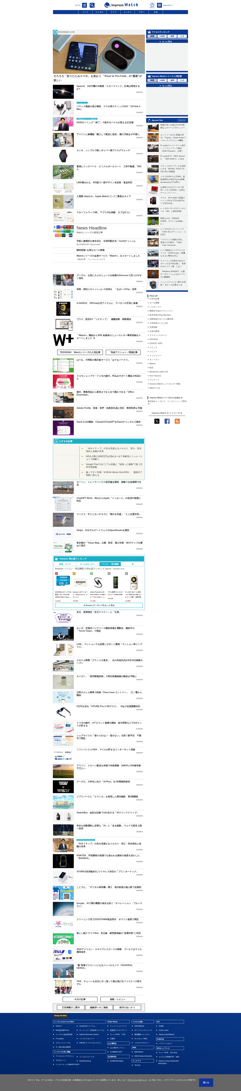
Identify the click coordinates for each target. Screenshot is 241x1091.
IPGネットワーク (163, 1048)
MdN (134, 1048)
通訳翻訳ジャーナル (142, 1034)
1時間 (152, 36)
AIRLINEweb (139, 1026)
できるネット (61, 1060)
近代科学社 (112, 1057)
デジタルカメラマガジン (65, 1056)
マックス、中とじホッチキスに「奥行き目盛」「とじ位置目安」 (109, 514)
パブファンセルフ (165, 1043)
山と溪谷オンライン (117, 1048)
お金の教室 (154, 331)
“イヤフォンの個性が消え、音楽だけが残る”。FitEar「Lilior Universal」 (172, 242)
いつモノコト (155, 307)
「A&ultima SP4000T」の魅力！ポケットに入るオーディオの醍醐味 (173, 274)
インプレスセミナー (86, 1039)
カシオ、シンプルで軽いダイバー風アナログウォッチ (103, 150)
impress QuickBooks (166, 1034)
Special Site (157, 120)
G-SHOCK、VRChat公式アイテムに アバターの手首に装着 (107, 303)
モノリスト (154, 359)
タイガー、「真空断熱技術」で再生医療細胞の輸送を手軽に (107, 676)
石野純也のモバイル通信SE (161, 319)
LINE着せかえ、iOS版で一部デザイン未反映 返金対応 (104, 182)
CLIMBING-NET (116, 1052)
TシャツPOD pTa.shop (168, 1053)
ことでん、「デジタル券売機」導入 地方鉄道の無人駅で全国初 (109, 887)
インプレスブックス (86, 1057)
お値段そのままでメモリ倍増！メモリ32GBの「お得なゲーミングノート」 (172, 190)
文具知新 (153, 327)
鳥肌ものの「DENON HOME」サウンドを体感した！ (172, 221)
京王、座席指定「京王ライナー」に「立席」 (99, 612)
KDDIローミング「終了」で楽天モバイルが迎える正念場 (105, 122)
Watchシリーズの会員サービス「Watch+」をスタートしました (108, 256)
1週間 (172, 36)
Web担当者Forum (62, 1030)
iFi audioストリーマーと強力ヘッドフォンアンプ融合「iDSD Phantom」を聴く (172, 148)
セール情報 (154, 303)
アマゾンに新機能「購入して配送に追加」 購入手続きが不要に (108, 134)
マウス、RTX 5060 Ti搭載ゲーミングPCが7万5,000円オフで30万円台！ (172, 200)
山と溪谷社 (112, 1043)
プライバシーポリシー (137, 1080)
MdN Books (138, 1052)
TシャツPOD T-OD (117, 1034)
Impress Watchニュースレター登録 (165, 384)
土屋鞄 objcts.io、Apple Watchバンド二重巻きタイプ (104, 196)
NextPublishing (85, 1061)
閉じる (206, 1082)
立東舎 (112, 1039)
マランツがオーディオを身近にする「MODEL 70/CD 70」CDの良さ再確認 (173, 169)
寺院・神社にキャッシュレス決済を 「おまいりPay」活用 (106, 289)
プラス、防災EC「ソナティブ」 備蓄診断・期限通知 (104, 319)
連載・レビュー (118, 999)
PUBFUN (160, 1039)
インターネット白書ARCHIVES (67, 1064)
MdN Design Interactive (143, 1056)
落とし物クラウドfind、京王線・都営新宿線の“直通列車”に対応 (109, 933)
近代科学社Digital (116, 1061)
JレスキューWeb (140, 1039)
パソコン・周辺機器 (110, 564)
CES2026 (154, 339)
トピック (153, 347)
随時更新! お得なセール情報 (91, 250)
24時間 (162, 36)
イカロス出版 (137, 1022)
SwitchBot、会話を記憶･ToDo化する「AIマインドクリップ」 (108, 812)
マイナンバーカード (158, 335)
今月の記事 (154, 299)
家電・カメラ (65, 564)
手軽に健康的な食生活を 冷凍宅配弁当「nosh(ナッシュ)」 (107, 241)
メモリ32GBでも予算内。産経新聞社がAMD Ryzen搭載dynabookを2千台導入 (172, 179)
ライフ (113, 12)
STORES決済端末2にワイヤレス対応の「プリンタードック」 (107, 871)
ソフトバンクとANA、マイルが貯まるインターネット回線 (106, 749)
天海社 (161, 1026)
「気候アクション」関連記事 (123, 352)
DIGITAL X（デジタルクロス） (90, 1043)
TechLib (137, 1065)
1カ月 (182, 36)
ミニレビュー (155, 355)
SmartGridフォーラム (87, 1026)
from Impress (155, 376)
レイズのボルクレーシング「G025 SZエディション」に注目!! (173, 232)
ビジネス (99, 12)
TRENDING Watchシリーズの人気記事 (80, 352)
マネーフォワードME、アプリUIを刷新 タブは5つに (103, 212)
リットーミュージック (118, 1026)
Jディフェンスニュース (143, 1030)
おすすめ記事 (66, 441)
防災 (151, 367)
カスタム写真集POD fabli (169, 1057)
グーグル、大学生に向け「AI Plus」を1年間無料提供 (103, 781)
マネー (142, 12)
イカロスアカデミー (142, 1043)
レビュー (153, 351)
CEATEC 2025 (156, 343)
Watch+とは (155, 388)
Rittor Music (113, 1022)
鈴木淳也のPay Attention (160, 315)
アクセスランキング (160, 32)
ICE (158, 1022)
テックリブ (136, 1061)
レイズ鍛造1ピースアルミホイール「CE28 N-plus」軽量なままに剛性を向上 (172, 253)
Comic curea (163, 1030)
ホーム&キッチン (87, 564)
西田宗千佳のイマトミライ (161, 311)
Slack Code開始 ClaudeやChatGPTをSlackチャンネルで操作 (109, 422)
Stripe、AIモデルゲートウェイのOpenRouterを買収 (103, 530)
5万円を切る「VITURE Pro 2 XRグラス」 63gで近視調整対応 (108, 706)
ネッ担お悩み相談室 (63, 1047)
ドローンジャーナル (63, 1043)
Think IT (59, 1026)
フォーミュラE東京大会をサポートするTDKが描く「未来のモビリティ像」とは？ (173, 263)
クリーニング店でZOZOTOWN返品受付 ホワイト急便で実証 (108, 919)
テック (85, 12)
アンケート (154, 380)
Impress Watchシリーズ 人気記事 (167, 76)
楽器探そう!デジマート (118, 1030)
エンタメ (128, 12)
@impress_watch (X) (159, 372)
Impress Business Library (88, 1034)
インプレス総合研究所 (64, 1034)
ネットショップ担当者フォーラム (91, 1030)
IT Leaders (60, 1039)
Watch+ (153, 363)
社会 (156, 12)
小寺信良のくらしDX (159, 323)
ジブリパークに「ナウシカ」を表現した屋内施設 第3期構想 (107, 796)
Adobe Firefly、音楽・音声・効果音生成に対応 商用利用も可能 (109, 408)
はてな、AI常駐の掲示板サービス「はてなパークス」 (103, 360)
